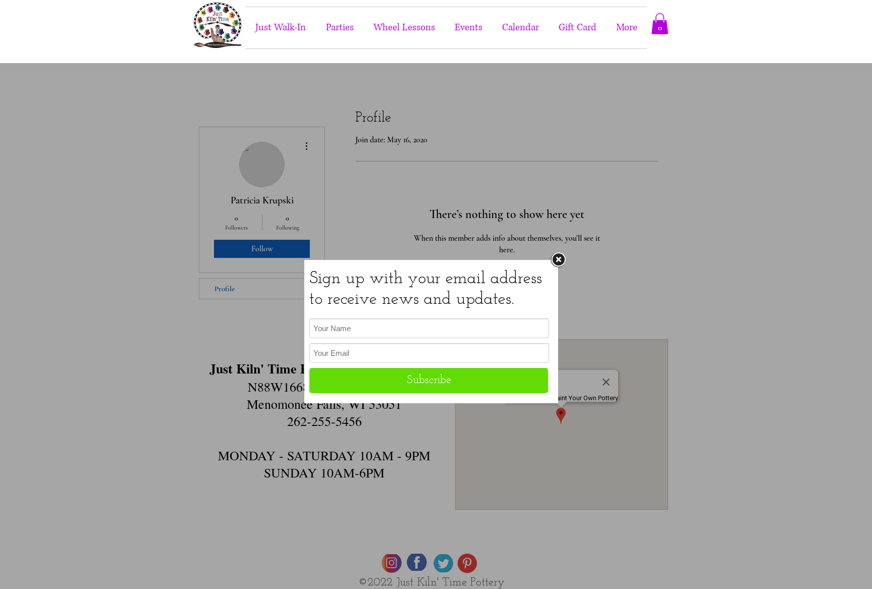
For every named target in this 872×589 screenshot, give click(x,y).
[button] (660, 23)
